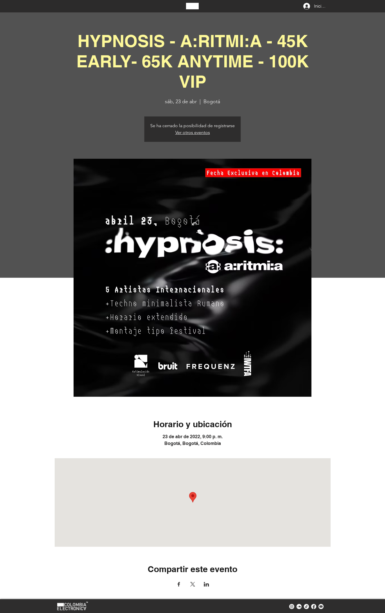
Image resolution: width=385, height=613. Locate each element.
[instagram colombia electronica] (291, 606)
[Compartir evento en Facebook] (179, 584)
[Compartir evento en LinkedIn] (206, 584)
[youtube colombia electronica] (321, 606)
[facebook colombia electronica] (313, 606)
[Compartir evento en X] (192, 584)
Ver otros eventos (192, 132)
